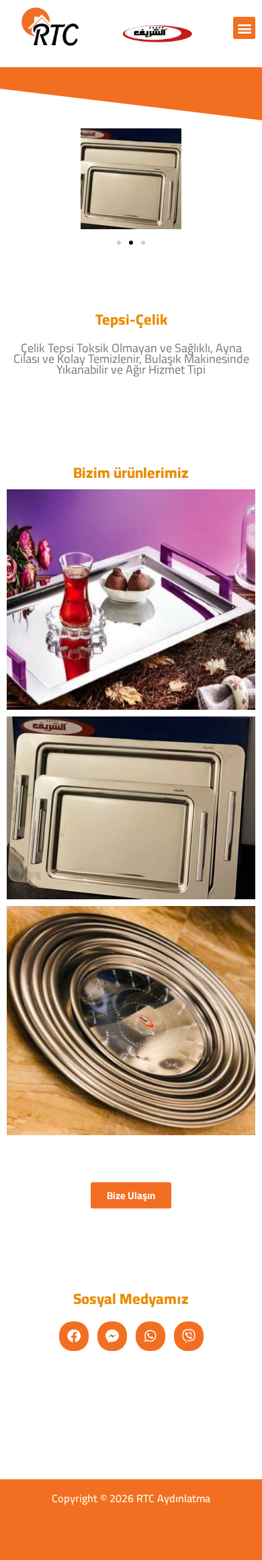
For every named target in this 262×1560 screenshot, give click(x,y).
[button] (244, 28)
